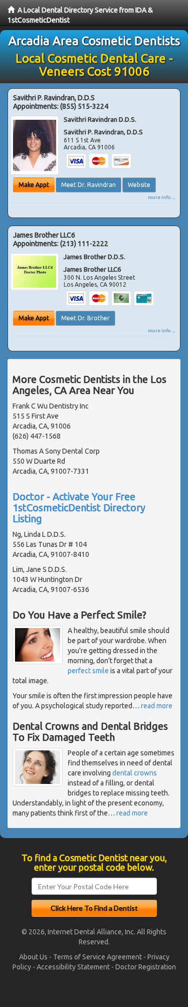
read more (156, 706)
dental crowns (134, 773)
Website (139, 184)
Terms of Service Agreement (97, 957)
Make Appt (34, 184)
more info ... (161, 197)
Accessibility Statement (73, 967)
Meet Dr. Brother (85, 318)
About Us (33, 957)
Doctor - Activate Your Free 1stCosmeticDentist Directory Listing (79, 507)
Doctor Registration (145, 967)
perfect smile (88, 671)
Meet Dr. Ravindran (88, 184)
